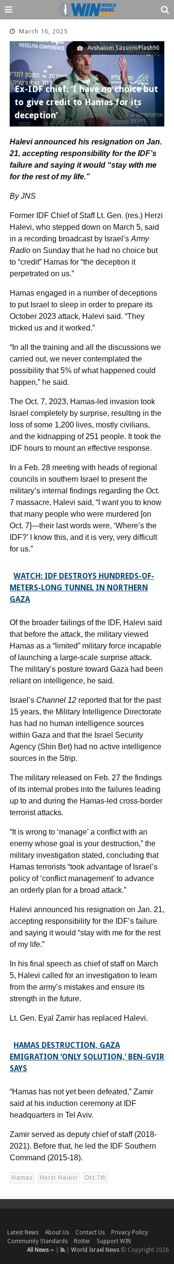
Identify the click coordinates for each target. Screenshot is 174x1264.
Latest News (23, 1232)
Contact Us (90, 1232)
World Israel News (95, 1250)
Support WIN (114, 1241)
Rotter (82, 1241)
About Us (57, 1232)
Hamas (22, 1177)
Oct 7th (95, 1177)
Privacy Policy (129, 1232)
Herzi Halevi (59, 1177)
